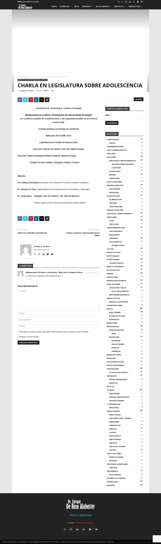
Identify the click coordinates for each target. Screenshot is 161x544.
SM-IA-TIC (110, 386)
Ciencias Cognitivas (115, 210)
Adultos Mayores (114, 182)
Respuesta (29, 279)
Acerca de (64, 6)
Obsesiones (114, 192)
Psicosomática (115, 242)
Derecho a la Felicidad (118, 302)
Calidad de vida (113, 196)
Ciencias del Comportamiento (119, 214)
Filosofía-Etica (113, 270)
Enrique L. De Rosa (26, 91)
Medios (110, 309)
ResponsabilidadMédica (119, 295)
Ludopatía (116, 168)
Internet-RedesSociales (119, 397)
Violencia (111, 485)
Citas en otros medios (118, 372)
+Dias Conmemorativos (117, 150)
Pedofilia (113, 443)
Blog (76, 6)
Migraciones (112, 323)
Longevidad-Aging (114, 305)
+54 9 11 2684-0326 (80, 515)
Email (108, 115)
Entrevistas (114, 319)
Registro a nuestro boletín (29, 337)
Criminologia (115, 425)
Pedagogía (111, 358)
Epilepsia (115, 348)
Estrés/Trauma (113, 259)
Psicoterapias (115, 475)
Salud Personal (116, 206)
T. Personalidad (113, 404)
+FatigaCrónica (116, 231)
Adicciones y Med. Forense (120, 418)
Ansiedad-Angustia (115, 185)
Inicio (54, 6)
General (110, 274)
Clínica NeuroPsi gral (116, 228)
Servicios (86, 6)
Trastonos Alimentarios (117, 464)
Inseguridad (114, 394)
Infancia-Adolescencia (30, 77)
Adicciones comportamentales (122, 161)
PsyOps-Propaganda (115, 365)
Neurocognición (116, 330)
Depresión (113, 238)
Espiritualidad (113, 256)
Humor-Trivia (112, 277)
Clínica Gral (112, 217)
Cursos (112, 143)
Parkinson (116, 351)
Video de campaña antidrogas (32, 233)
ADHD (114, 334)
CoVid (111, 221)
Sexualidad (111, 376)
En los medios (102, 6)
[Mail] (134, 2)
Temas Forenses (41, 80)
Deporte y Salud (114, 252)
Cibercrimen (114, 422)
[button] (118, 2)
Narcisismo (114, 408)
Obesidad (113, 468)
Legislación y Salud (117, 288)
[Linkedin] (130, 2)
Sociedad (111, 390)
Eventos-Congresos (115, 266)
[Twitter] (138, 2)
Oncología (114, 224)
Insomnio (113, 461)
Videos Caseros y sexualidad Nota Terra (83, 234)
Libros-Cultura (113, 298)
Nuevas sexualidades (118, 379)
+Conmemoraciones (115, 146)
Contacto (118, 6)
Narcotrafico (115, 439)
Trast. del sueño (114, 453)
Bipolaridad (114, 235)
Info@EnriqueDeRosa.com (84, 523)
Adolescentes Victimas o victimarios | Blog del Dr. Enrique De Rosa (54, 272)
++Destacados (113, 139)
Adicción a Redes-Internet (123, 164)
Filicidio (112, 432)
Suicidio (112, 450)
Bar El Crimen (114, 312)
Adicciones (111, 157)
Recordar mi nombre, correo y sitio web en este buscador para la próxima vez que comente (54, 332)
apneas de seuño (116, 457)
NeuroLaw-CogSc (114, 355)
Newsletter (134, 6)
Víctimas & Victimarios (116, 478)
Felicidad (113, 203)
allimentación (115, 199)
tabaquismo (114, 178)
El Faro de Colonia (117, 316)
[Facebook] (122, 2)
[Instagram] (126, 2)
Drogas (112, 175)
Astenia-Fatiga (118, 245)
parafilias (113, 383)
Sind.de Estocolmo (117, 446)
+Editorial (111, 154)
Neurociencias (113, 326)
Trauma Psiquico (116, 263)
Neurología (114, 337)
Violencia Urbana (116, 401)
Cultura (110, 249)
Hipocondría (114, 189)
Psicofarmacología (115, 362)
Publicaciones (113, 369)
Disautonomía (118, 344)
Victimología (112, 482)
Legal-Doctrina (113, 284)
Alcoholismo (115, 171)
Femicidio (113, 429)
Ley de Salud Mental (120, 291)
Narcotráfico (115, 436)
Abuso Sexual (115, 415)
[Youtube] (141, 2)
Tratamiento (112, 471)
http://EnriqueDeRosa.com (41, 249)
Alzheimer (116, 341)
